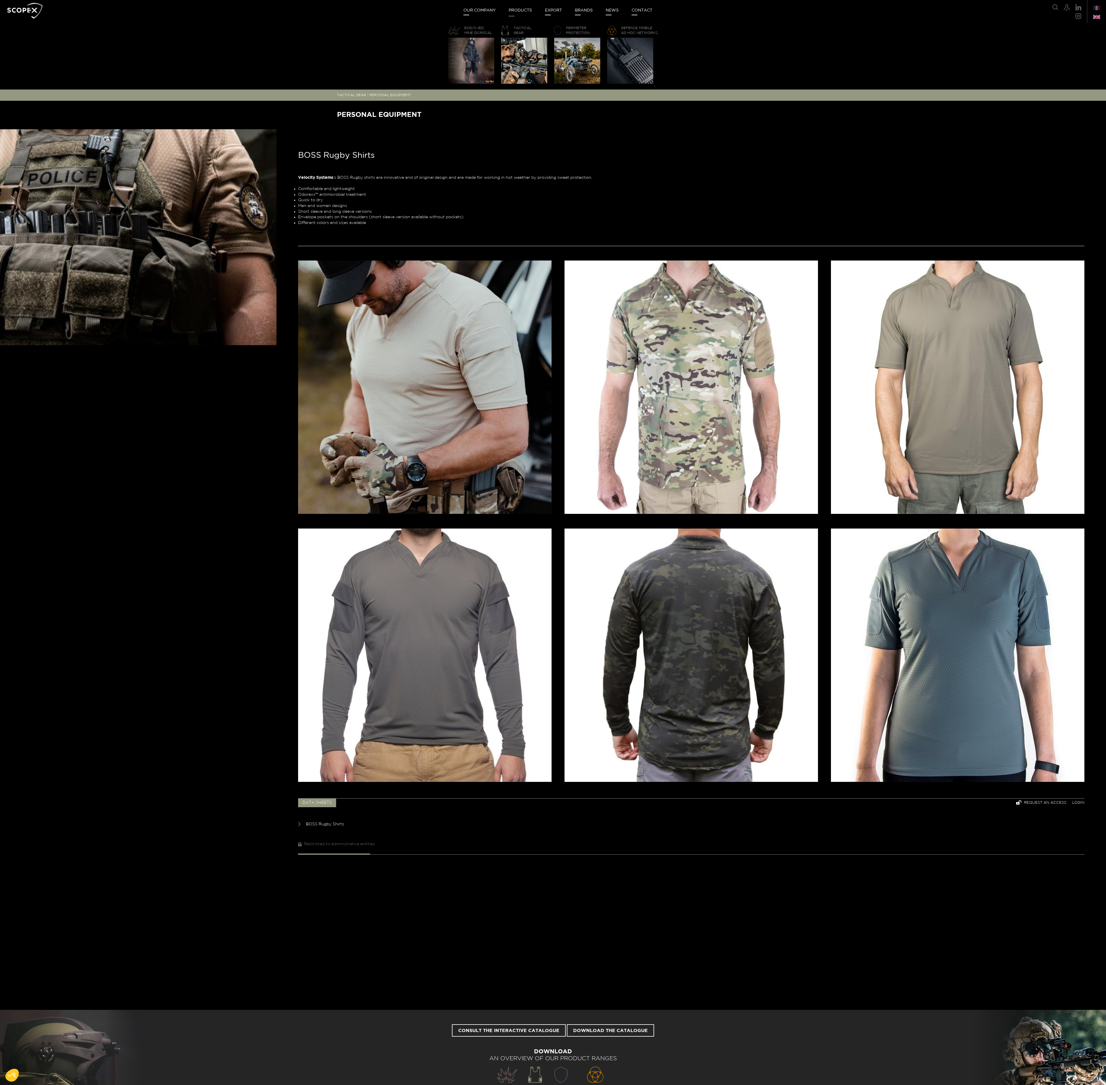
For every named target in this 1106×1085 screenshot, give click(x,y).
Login (1078, 803)
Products (520, 10)
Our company (479, 10)
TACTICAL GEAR (351, 95)
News (612, 10)
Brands (584, 10)
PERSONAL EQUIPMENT (390, 95)
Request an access (1044, 803)
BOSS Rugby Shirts (324, 824)
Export (553, 10)
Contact (642, 10)
